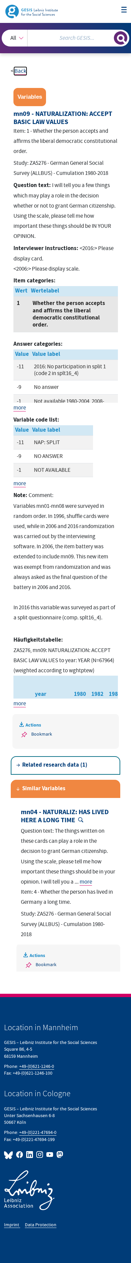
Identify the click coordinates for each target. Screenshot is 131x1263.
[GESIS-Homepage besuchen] (32, 11)
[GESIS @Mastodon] (59, 1154)
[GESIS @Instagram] (40, 1154)
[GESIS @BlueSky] (9, 1154)
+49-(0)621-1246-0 (36, 1066)
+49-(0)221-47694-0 (37, 1132)
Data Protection (40, 1225)
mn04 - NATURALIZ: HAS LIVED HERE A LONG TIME (65, 816)
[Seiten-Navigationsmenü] (124, 10)
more (19, 407)
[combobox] (65, 38)
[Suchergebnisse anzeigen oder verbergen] (120, 38)
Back (20, 71)
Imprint (12, 1225)
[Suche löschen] (108, 37)
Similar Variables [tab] (44, 789)
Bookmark (41, 734)
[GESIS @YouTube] (50, 1154)
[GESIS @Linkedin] (30, 1154)
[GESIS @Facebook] (20, 1154)
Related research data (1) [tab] (54, 765)
